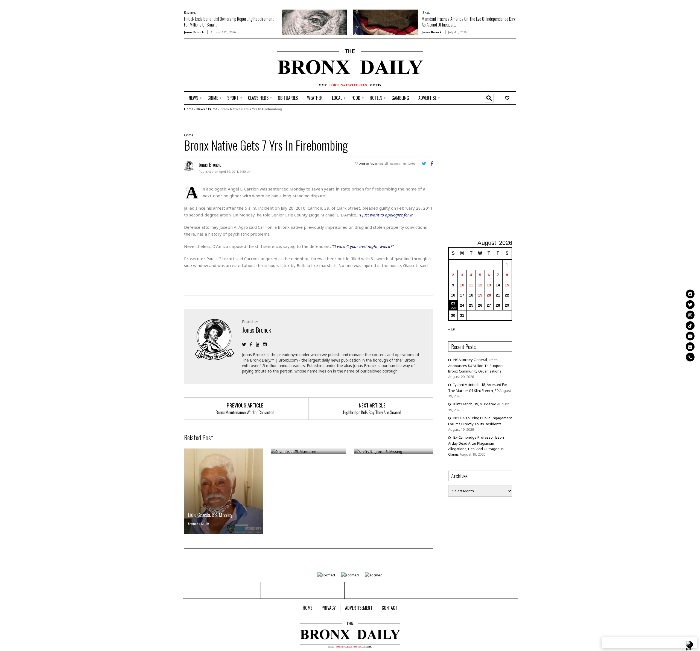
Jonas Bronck (194, 32)
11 (471, 285)
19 (480, 295)
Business (190, 12)
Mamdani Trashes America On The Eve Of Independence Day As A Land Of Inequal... (468, 22)
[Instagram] (690, 315)
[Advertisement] (216, 66)
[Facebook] (690, 294)
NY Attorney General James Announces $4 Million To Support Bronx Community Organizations (475, 365)
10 (462, 285)
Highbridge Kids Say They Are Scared (372, 412)
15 (507, 285)
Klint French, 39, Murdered (474, 403)
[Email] (690, 346)
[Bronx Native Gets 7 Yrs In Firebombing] (306, 121)
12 (480, 285)
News (200, 109)
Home (188, 109)
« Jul (451, 329)
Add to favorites (371, 164)
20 (489, 295)
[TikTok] (690, 325)
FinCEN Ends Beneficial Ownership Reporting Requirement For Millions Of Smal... (229, 22)
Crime (212, 109)
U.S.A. (426, 12)
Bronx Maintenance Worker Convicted (245, 412)
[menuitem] (193, 98)
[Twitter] (690, 304)
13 (489, 285)
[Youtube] (690, 336)
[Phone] (690, 357)
